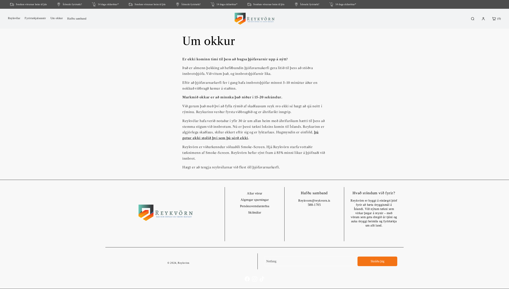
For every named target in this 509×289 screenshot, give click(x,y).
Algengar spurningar (255, 199)
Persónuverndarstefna (254, 206)
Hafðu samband (76, 18)
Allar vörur (254, 193)
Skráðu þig (377, 261)
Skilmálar (254, 212)
